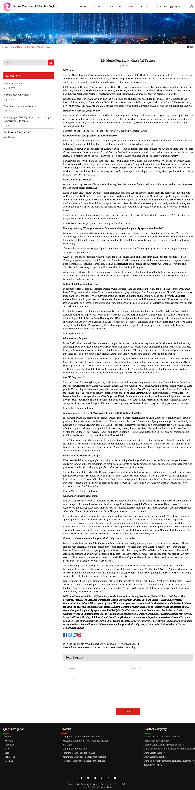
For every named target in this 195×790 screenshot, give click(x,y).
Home (83, 6)
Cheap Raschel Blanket (154, 756)
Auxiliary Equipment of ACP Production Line (85, 740)
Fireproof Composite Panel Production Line (85, 760)
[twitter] (88, 778)
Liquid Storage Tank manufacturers (161, 736)
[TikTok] (108, 778)
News (131, 6)
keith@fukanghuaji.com (101, 787)
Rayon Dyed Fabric (152, 764)
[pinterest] (95, 778)
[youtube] (114, 778)
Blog (144, 6)
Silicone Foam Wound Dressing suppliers (164, 744)
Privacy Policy (121, 784)
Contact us (160, 6)
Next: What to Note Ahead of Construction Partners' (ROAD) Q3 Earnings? (100, 647)
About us (98, 6)
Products (115, 6)
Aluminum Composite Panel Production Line (85, 756)
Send (128, 711)
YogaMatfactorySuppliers (156, 740)
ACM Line (67, 744)
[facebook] (81, 778)
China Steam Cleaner (154, 752)
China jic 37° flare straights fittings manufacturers (169, 760)
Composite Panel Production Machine (82, 736)
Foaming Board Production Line (79, 752)
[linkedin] (101, 778)
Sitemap (9, 760)
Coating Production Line (75, 748)
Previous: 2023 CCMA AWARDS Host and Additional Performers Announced (101, 643)
